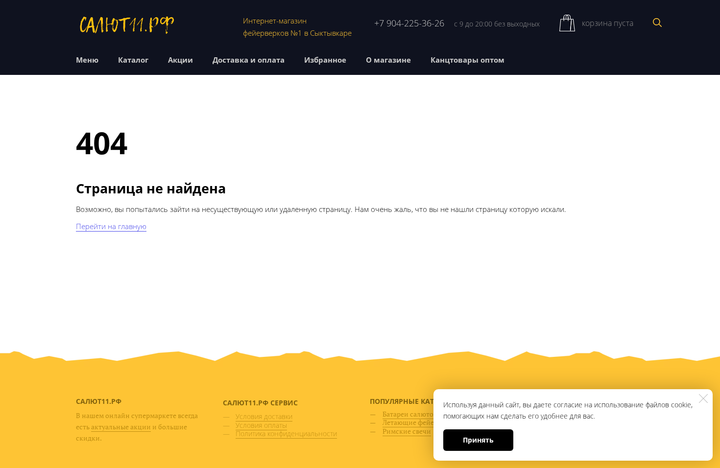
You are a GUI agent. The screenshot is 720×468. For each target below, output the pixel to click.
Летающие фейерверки (420, 422)
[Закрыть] (703, 398)
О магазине (388, 60)
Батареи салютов (410, 414)
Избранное (325, 60)
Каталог (133, 60)
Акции (180, 60)
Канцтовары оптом (467, 60)
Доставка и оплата (249, 60)
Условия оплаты (261, 425)
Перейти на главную (111, 226)
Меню (87, 60)
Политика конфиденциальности (286, 433)
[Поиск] (657, 22)
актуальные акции (121, 426)
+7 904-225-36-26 (409, 23)
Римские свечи (407, 431)
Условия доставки (264, 416)
